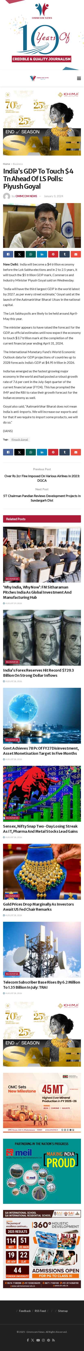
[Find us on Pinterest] (48, 1340)
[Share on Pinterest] (53, 254)
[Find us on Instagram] (43, 1340)
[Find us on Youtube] (38, 1340)
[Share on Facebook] (8, 254)
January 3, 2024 (53, 196)
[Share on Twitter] (19, 254)
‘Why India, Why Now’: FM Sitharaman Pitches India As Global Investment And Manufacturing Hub (37, 592)
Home (6, 163)
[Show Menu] (79, 78)
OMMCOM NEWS (26, 196)
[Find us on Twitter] (32, 1340)
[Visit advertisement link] (42, 35)
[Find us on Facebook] (28, 1340)
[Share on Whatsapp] (31, 254)
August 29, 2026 (13, 603)
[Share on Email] (76, 254)
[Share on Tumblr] (64, 254)
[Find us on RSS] (53, 1340)
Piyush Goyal (20, 439)
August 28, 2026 (13, 681)
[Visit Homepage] (39, 78)
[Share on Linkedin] (42, 254)
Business (18, 163)
